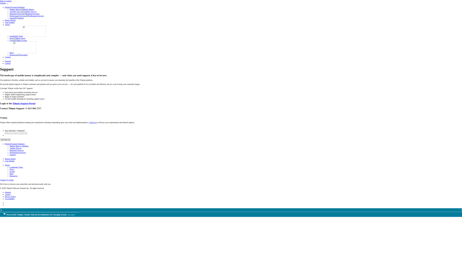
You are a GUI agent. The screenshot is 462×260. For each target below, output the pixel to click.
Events (12, 40)
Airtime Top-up (15, 148)
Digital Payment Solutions (15, 7)
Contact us (93, 122)
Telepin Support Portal (24, 103)
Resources (13, 55)
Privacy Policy (10, 197)
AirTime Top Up (16, 12)
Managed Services (17, 14)
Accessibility (10, 199)
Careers (8, 63)
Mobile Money (15, 9)
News (12, 38)
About (7, 25)
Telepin (3, 3)
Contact (8, 57)
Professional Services (18, 16)
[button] (7, 3)
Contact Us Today (7, 180)
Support (13, 18)
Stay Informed (15, 131)
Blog (11, 53)
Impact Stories (10, 20)
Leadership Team (16, 36)
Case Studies (10, 22)
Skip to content (5, 1)
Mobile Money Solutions (19, 146)
